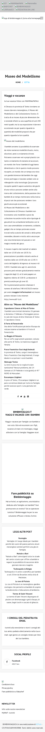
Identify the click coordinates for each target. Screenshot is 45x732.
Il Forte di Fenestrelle (13, 323)
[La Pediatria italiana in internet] (25, 9)
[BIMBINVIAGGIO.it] (23, 409)
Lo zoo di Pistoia (22, 581)
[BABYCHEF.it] (3, 681)
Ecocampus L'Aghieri (12, 377)
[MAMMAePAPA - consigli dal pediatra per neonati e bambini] (16, 3)
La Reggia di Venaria (13, 336)
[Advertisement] (22, 46)
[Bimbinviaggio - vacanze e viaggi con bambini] (22, 6)
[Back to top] (39, 726)
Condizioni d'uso (8, 684)
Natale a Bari (22, 553)
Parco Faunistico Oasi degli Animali (19, 349)
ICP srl (38, 724)
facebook (16, 661)
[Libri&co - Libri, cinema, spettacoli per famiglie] (8, 9)
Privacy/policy (7, 688)
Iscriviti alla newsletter (14, 627)
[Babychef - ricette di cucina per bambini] (7, 6)
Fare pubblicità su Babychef (13, 691)
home (18, 82)
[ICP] (4, 3)
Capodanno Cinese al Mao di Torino (19, 308)
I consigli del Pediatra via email (22, 619)
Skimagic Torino (11, 362)
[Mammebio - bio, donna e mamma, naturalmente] (31, 3)
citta (27, 82)
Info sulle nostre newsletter (13, 709)
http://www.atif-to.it (12, 299)
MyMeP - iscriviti (8, 713)
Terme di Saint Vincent (22, 594)
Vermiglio (22, 538)
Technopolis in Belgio (22, 569)
